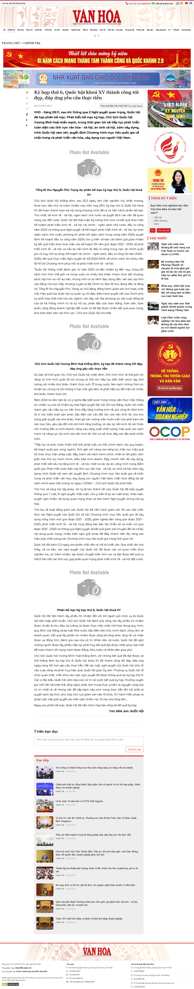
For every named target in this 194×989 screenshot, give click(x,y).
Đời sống (93, 30)
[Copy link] (27, 108)
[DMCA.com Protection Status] (10, 984)
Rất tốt (158, 217)
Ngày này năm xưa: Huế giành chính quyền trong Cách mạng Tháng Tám (176, 306)
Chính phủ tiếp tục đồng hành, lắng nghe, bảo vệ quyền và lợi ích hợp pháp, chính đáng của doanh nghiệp (98, 786)
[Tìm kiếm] (95, 36)
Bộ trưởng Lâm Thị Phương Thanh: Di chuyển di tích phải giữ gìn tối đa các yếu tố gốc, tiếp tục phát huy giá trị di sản (176, 270)
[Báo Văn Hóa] (97, 951)
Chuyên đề (129, 30)
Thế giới (176, 30)
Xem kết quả (163, 230)
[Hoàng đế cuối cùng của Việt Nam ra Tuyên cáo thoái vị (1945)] (153, 246)
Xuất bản (38, 30)
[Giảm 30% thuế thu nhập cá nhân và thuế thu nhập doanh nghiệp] (44, 923)
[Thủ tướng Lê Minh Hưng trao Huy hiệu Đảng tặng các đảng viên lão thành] (44, 772)
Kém (157, 223)
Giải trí (85, 30)
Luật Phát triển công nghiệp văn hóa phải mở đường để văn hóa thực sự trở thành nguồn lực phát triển (175, 324)
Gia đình (65, 30)
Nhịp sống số (161, 30)
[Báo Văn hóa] (97, 16)
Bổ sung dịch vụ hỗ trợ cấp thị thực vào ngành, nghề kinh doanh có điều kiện (95, 885)
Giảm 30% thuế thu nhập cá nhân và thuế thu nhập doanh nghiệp (89, 918)
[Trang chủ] (4, 30)
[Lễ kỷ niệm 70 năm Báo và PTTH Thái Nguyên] (44, 806)
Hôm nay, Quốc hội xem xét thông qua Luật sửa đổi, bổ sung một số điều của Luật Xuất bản (175, 291)
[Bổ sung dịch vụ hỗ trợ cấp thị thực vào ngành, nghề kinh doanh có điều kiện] (44, 889)
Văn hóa (20, 30)
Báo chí (29, 30)
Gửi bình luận (134, 749)
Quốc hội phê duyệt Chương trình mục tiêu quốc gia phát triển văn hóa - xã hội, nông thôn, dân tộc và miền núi (97, 903)
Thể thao (48, 30)
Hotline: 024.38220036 (140, 4)
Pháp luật (140, 30)
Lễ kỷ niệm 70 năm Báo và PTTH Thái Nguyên (79, 801)
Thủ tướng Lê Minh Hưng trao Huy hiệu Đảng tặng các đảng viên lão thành (94, 767)
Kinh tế (102, 30)
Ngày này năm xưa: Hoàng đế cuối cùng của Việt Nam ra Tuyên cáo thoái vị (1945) (175, 249)
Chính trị (11, 30)
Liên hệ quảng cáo (164, 4)
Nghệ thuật (75, 30)
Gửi (152, 230)
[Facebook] (27, 92)
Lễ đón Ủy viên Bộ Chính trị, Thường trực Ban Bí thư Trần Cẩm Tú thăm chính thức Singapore (96, 819)
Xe (169, 30)
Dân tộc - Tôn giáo (115, 30)
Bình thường (161, 220)
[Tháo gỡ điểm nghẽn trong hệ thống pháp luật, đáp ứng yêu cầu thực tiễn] (44, 839)
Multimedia (186, 30)
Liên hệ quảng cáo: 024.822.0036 (82, 982)
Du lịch (57, 30)
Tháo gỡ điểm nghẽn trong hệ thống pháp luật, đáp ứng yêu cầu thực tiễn (93, 835)
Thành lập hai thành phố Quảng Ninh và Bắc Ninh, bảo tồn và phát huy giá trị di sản (97, 869)
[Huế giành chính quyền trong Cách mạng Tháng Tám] (153, 306)
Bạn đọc (150, 30)
